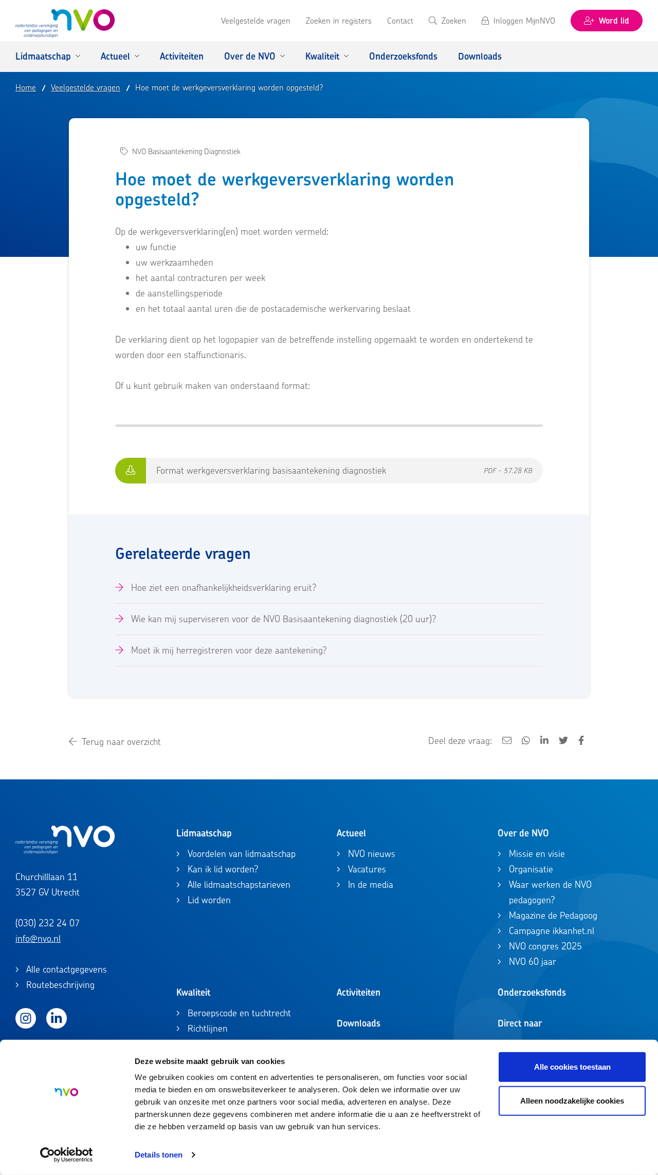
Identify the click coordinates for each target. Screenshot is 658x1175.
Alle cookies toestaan (572, 1066)
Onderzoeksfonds (532, 992)
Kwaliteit (193, 992)
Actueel (351, 833)
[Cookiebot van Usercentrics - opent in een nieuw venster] (67, 1155)
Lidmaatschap (204, 833)
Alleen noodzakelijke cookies (572, 1100)
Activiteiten (358, 992)
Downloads (358, 1023)
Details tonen (158, 1154)
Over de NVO (523, 833)
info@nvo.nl (38, 938)
